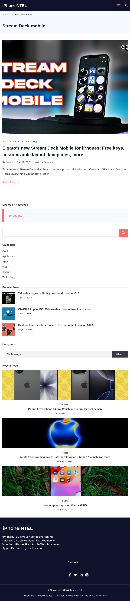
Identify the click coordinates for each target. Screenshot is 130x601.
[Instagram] (86, 574)
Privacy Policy (44, 595)
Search (123, 233)
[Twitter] (75, 574)
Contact (59, 595)
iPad (4, 266)
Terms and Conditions (94, 595)
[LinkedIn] (81, 574)
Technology (30, 141)
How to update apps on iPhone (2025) (65, 505)
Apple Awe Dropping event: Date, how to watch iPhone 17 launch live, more (65, 457)
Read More (8, 182)
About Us (28, 595)
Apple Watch (9, 256)
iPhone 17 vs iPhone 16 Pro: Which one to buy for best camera (65, 409)
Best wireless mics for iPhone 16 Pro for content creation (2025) (56, 325)
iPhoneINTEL (14, 5)
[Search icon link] (126, 5)
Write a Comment (45, 162)
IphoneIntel (15, 215)
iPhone (16, 141)
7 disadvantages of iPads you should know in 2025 (48, 293)
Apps (5, 141)
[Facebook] (69, 574)
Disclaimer (72, 595)
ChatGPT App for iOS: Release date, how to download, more (54, 309)
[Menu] (118, 5)
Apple (5, 251)
